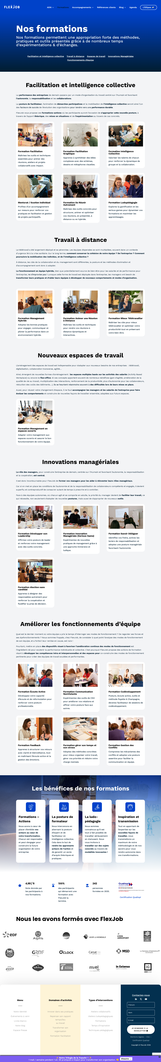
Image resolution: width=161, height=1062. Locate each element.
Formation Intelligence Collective (121, 152)
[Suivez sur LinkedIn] (136, 999)
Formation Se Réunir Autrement (74, 203)
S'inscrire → (126, 1059)
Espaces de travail (96, 56)
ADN (49, 8)
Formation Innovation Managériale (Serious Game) (78, 534)
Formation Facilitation (30, 151)
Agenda (133, 8)
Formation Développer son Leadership (32, 534)
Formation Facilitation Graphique (75, 152)
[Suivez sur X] (141, 999)
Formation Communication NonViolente (78, 692)
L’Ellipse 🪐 (148, 7)
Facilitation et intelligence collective (45, 56)
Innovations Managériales (121, 56)
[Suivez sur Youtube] (146, 999)
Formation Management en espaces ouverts (33, 429)
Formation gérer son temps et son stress (79, 746)
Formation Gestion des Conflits (121, 746)
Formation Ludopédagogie (123, 202)
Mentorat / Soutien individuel (34, 202)
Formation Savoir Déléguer (123, 533)
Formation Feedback (29, 745)
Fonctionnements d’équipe (80, 60)
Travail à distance (75, 56)
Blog (121, 8)
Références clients (106, 8)
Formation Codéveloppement (125, 691)
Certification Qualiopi (130, 897)
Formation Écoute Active (31, 691)
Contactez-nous (141, 995)
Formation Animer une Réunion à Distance (80, 319)
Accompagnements (81, 8)
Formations (63, 8)
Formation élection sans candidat (31, 588)
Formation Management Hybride (31, 319)
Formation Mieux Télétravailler (126, 318)
